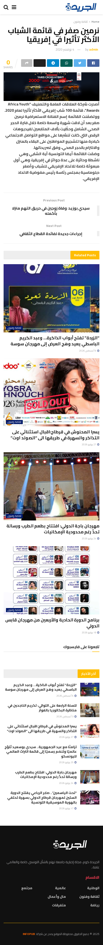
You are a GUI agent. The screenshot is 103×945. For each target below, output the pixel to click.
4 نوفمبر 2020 (65, 49)
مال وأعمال (57, 896)
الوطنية (93, 888)
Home (95, 21)
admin (93, 49)
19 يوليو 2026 (89, 632)
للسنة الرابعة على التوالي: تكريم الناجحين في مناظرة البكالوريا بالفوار (42, 707)
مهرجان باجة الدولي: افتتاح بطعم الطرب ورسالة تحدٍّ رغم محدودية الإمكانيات (52, 529)
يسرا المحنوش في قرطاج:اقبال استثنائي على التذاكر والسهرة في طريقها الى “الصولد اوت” (55, 435)
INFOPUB (29, 934)
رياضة (94, 905)
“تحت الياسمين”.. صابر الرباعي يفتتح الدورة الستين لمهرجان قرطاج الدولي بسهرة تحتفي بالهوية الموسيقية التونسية (42, 797)
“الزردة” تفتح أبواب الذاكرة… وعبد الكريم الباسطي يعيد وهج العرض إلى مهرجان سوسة (55, 341)
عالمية (60, 888)
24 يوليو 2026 (89, 538)
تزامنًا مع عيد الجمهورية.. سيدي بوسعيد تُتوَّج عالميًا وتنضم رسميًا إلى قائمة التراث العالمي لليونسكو (41, 751)
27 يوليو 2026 (89, 444)
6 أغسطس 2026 (88, 350)
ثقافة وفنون (81, 21)
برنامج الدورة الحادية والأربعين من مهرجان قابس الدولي (52, 623)
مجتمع (26, 888)
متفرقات (59, 905)
